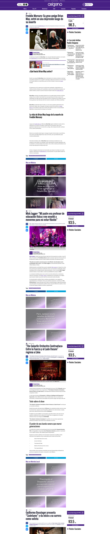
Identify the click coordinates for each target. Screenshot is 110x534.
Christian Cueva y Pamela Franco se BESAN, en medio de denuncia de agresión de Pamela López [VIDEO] (80, 67)
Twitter (57, 158)
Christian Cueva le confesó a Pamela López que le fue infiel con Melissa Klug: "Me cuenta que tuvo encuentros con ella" (80, 48)
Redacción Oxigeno (36, 52)
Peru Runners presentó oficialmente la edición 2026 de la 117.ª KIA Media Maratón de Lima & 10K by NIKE (35, 502)
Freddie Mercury (41, 25)
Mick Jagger (54, 267)
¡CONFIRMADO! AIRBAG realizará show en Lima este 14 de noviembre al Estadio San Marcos (46, 186)
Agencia (44, 155)
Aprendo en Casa (47, 0)
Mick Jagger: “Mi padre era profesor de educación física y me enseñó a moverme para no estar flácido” (35, 169)
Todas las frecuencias (75, 28)
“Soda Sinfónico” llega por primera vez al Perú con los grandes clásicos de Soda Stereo (56, 335)
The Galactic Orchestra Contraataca (35, 454)
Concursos (63, 8)
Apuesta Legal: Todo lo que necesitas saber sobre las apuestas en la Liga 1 (80, 61)
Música (25, 8)
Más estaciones (62, 0)
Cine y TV (34, 8)
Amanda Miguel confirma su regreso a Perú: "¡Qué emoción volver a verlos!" (56, 501)
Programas (73, 8)
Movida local (44, 8)
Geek (54, 8)
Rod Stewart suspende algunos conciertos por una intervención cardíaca (56, 202)
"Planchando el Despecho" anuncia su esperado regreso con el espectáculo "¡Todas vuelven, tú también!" (46, 485)
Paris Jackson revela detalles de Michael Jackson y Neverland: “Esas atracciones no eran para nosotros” (35, 203)
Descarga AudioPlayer (54, 0)
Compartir (36, 158)
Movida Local (31, 343)
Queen (61, 81)
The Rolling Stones (37, 288)
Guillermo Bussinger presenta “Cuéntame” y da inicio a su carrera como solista (56, 169)
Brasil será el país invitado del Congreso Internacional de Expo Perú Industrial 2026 (35, 468)
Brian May (37, 155)
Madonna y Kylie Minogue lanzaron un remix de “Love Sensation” (56, 468)
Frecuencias (84, 8)
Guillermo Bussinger (33, 524)
